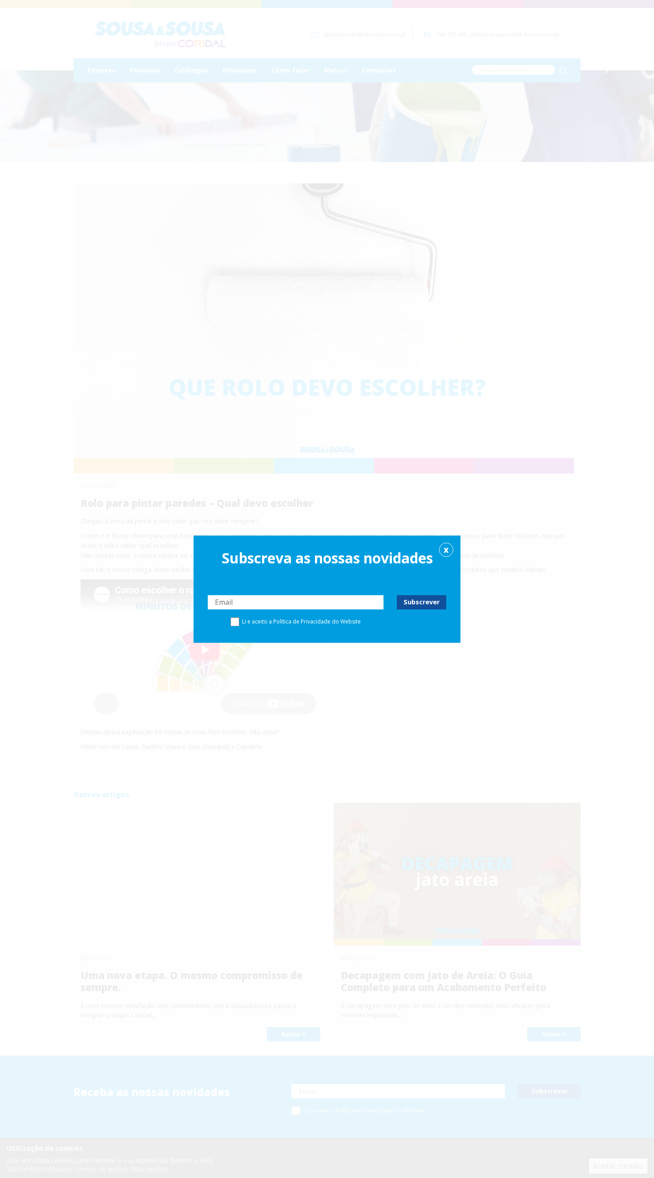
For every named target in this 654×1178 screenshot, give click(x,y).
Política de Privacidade (302, 621)
